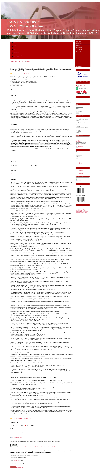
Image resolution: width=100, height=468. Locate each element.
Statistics (15, 53)
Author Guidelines (78, 43)
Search (15, 48)
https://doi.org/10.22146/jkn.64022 (20, 73)
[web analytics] (13, 467)
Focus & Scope (78, 41)
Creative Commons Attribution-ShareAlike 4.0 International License (42, 447)
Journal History (16, 56)
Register (15, 46)
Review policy (78, 141)
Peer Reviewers (78, 53)
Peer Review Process (79, 55)
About (15, 43)
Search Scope (78, 153)
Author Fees (78, 45)
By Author (80, 162)
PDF (11, 173)
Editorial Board (78, 51)
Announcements (16, 52)
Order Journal (78, 62)
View (79, 99)
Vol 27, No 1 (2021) (20, 61)
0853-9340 (16, 460)
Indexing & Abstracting (18, 55)
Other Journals (81, 164)
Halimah (28, 61)
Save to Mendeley (80, 144)
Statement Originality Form (80, 49)
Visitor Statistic (78, 64)
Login (15, 45)
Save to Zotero (80, 146)
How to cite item (79, 139)
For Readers (81, 170)
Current (15, 49)
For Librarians (81, 173)
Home (15, 42)
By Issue (80, 160)
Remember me (80, 111)
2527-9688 (16, 463)
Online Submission (79, 47)
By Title (80, 163)
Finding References (79, 140)
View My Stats (19, 467)
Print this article (78, 136)
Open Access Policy (79, 66)
